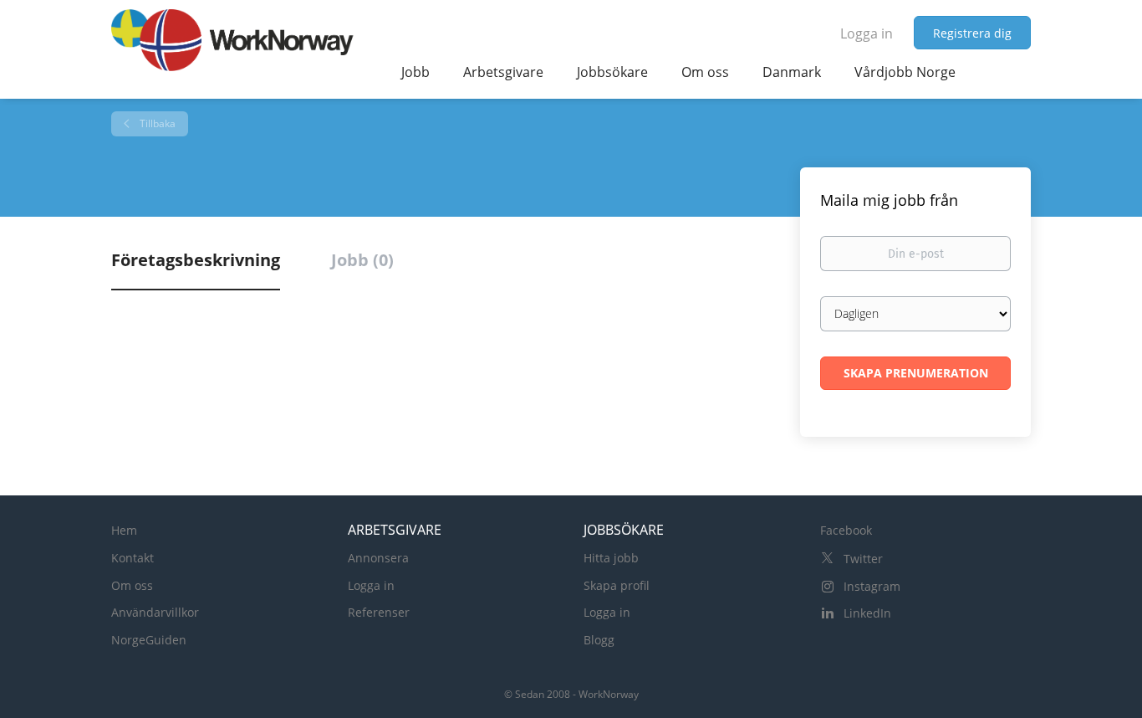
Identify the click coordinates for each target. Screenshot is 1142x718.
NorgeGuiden (148, 640)
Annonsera (378, 558)
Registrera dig (972, 33)
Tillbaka (156, 123)
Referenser (379, 612)
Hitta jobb (611, 558)
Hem (124, 530)
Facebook (846, 530)
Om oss (132, 585)
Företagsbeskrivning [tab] (195, 260)
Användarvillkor (155, 612)
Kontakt (132, 558)
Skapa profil (617, 585)
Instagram (872, 586)
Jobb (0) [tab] (362, 260)
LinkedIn (867, 613)
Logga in (866, 33)
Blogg (599, 640)
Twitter (863, 559)
